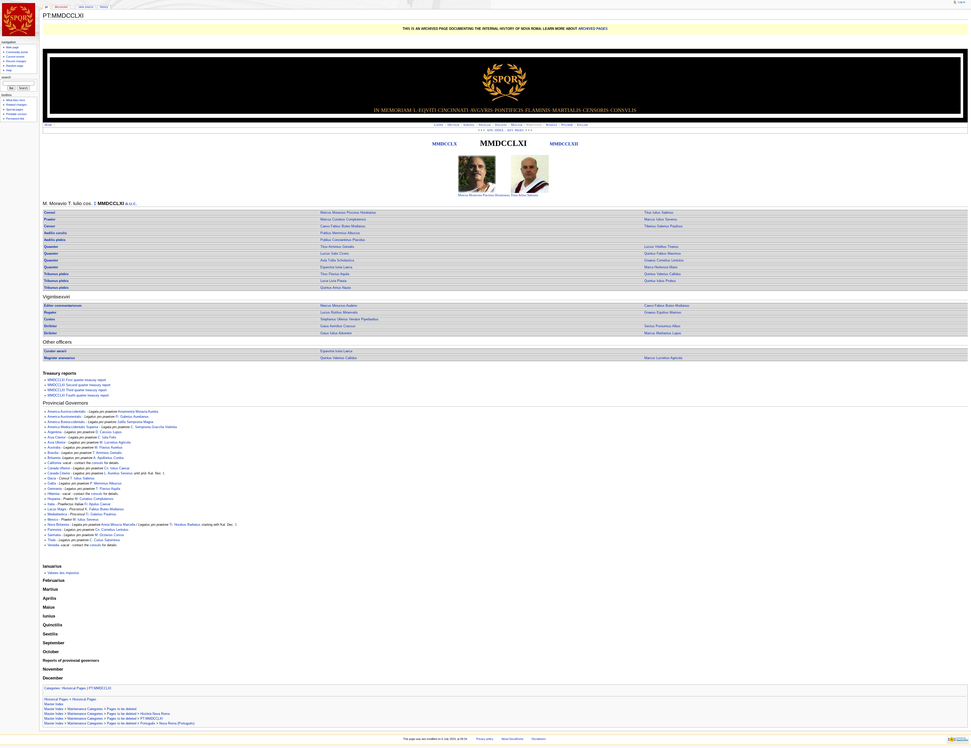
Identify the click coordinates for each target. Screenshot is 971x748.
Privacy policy (484, 738)
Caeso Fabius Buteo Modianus (342, 226)
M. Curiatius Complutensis (94, 499)
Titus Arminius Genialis (337, 247)
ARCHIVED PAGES (593, 29)
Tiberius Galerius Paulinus (663, 226)
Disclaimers (539, 738)
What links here (15, 100)
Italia (51, 504)
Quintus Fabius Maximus (662, 253)
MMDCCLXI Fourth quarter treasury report (78, 395)
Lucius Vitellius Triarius (661, 247)
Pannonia (54, 530)
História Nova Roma (155, 714)
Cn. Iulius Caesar (116, 468)
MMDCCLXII (564, 143)
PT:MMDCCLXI (100, 688)
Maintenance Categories (85, 709)
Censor (49, 226)
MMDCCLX (444, 143)
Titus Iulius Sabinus (524, 195)
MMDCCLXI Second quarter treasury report (79, 385)
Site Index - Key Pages (505, 130)
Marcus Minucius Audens (338, 305)
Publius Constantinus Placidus (342, 240)
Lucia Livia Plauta (333, 281)
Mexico (53, 519)
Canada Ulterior (59, 468)
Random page (14, 65)
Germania (55, 489)
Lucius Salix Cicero (334, 253)
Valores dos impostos (63, 573)
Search (6, 77)
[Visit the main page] (19, 19)
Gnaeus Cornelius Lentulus (664, 260)
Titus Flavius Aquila (334, 274)
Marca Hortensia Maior (660, 267)
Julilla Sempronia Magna (135, 422)
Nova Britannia (58, 524)
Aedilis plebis (54, 240)
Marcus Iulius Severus (660, 219)
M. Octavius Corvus (109, 535)
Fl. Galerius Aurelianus (132, 417)
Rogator (50, 312)
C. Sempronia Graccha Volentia (154, 427)
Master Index (53, 704)
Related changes (16, 104)
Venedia (53, 545)
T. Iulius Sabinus (82, 478)
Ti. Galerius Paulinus (101, 514)
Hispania (54, 499)
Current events (15, 56)
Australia (54, 447)
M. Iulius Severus (86, 519)
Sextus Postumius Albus (662, 326)
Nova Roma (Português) (176, 723)
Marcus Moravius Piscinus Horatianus (484, 195)
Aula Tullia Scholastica (337, 260)
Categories (52, 688)
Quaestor (51, 247)
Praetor (49, 219)
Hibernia (53, 494)
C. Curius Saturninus (105, 540)
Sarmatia (54, 535)
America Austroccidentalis (67, 411)
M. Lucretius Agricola (115, 442)
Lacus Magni (57, 509)
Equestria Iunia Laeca (336, 267)
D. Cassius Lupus (109, 432)
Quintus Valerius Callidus (662, 274)
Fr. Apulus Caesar (97, 504)
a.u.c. (131, 203)
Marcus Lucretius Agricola (663, 358)
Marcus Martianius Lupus (662, 333)
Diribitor (50, 326)
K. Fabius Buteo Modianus (104, 509)
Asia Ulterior (56, 442)
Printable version (16, 114)
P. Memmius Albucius (106, 483)
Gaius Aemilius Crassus (338, 326)
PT (46, 6)
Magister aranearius (59, 358)
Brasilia (53, 453)
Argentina (54, 432)
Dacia (52, 478)
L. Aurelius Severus (118, 473)
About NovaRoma (512, 738)
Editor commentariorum (63, 305)
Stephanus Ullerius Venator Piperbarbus (349, 319)
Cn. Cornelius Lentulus (111, 530)
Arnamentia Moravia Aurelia (138, 411)
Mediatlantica (57, 514)
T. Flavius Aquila (108, 489)
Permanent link (15, 118)
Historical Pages (74, 688)
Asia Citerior (56, 437)
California (54, 463)
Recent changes (16, 61)
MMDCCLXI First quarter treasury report (77, 380)
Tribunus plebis (56, 274)
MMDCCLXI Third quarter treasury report (77, 390)
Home (48, 125)
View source (85, 6)
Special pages (14, 109)
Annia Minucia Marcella (118, 524)
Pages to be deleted (121, 709)
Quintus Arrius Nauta (335, 288)
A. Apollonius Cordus (108, 458)
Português (147, 723)
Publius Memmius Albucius (340, 233)
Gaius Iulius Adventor (336, 333)
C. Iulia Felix (107, 437)
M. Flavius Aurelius (109, 447)
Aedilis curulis (55, 233)
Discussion (61, 6)
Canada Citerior (59, 473)
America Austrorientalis (64, 417)
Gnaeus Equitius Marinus (662, 312)
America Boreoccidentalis (66, 422)
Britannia (54, 458)
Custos (49, 319)
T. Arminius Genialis (107, 453)
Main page (12, 47)
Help (9, 70)
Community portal (17, 52)
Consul (49, 212)
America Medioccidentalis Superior (73, 427)
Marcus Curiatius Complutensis (343, 219)
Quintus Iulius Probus (660, 281)
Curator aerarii (55, 351)
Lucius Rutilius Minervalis (339, 312)
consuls (97, 463)
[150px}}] (477, 173)
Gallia (52, 483)
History (104, 6)
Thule (52, 540)
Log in (961, 2)
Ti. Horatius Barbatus (185, 524)
